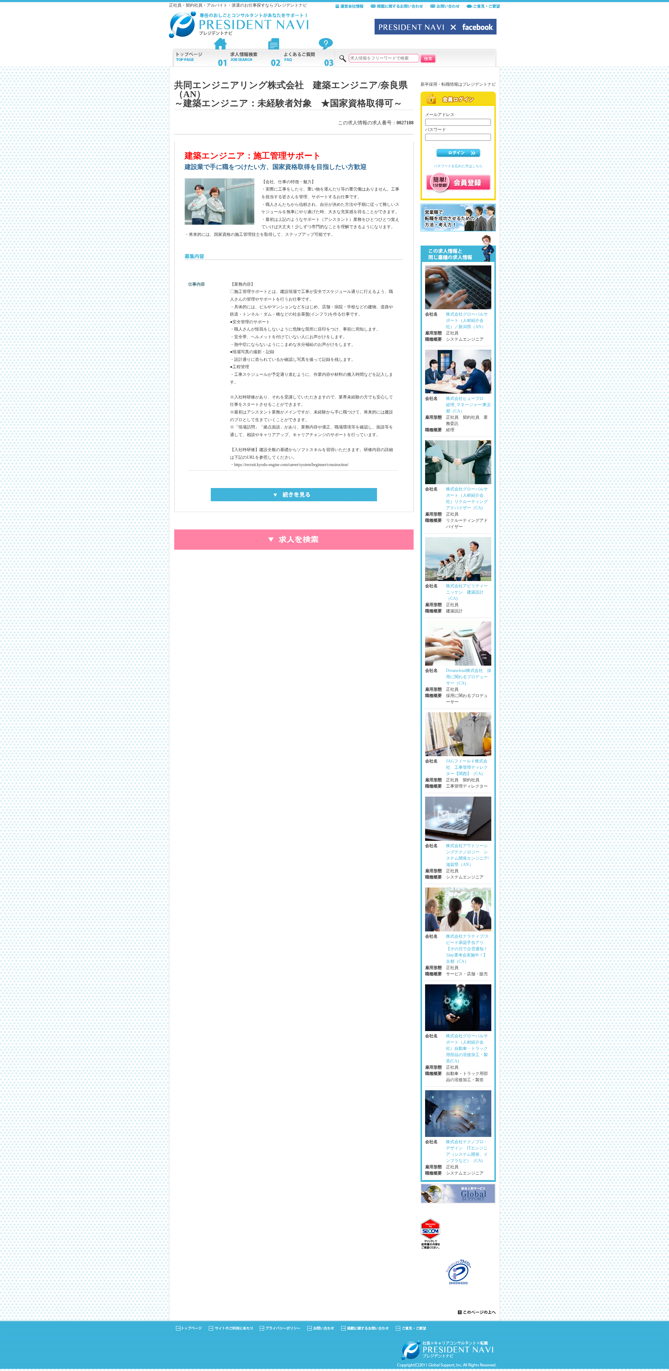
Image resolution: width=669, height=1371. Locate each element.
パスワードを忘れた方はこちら (458, 166)
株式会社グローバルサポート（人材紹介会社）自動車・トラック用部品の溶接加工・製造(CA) (467, 1048)
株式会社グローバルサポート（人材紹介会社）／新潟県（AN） (467, 320)
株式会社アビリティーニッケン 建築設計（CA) (467, 592)
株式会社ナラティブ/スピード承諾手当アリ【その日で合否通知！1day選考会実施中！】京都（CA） (467, 949)
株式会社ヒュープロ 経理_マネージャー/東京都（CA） (468, 404)
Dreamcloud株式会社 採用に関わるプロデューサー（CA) (468, 677)
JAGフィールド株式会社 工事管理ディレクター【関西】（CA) (467, 767)
